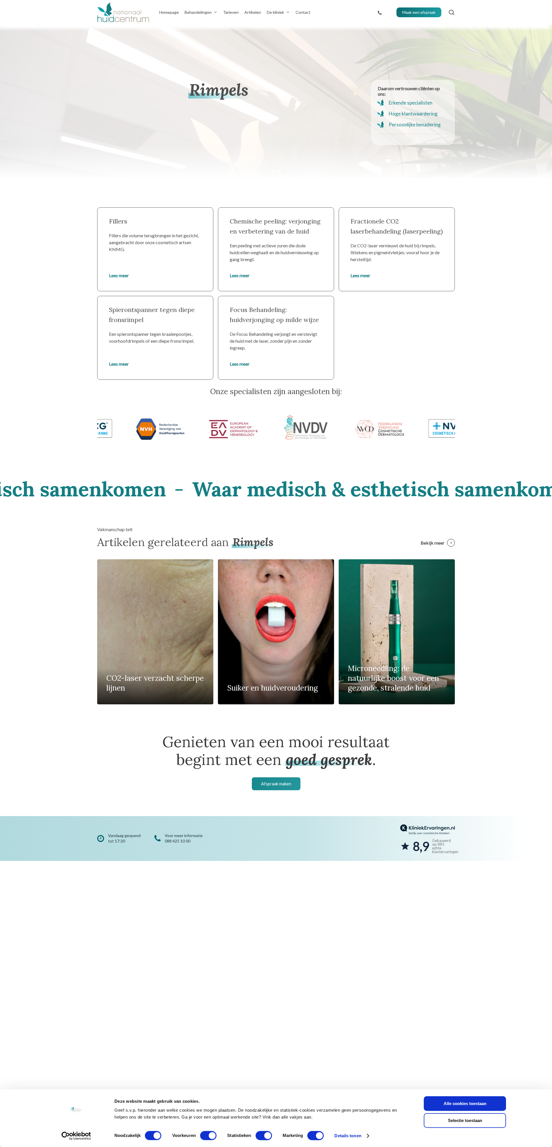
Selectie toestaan (465, 1120)
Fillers (118, 221)
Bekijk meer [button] (432, 542)
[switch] (208, 1135)
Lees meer (119, 275)
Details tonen (347, 1135)
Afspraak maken (276, 783)
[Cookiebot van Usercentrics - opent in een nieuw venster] (76, 1135)
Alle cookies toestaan (465, 1103)
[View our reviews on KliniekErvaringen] (427, 838)
